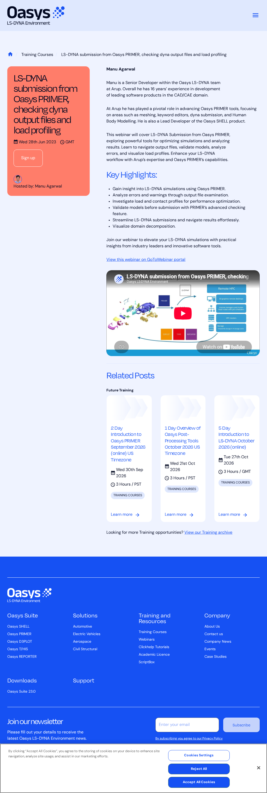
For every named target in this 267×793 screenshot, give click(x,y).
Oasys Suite (22, 615)
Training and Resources (155, 618)
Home (10, 55)
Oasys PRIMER (19, 634)
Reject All (199, 769)
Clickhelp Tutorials (154, 647)
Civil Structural (85, 649)
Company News (217, 642)
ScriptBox (147, 662)
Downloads (22, 680)
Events (210, 649)
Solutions (85, 615)
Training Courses (37, 55)
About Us (212, 627)
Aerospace (82, 642)
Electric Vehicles (86, 634)
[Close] (258, 767)
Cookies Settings (199, 755)
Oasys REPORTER (22, 657)
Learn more (121, 515)
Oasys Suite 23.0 (21, 692)
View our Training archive (208, 533)
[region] (133, 768)
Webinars (147, 640)
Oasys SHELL (18, 627)
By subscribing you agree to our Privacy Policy (189, 738)
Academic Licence (154, 655)
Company (217, 615)
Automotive (82, 627)
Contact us (213, 634)
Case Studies (215, 657)
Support (83, 680)
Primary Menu (255, 15)
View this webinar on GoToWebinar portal (145, 260)
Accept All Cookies (199, 782)
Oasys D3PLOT (19, 642)
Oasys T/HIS (17, 649)
